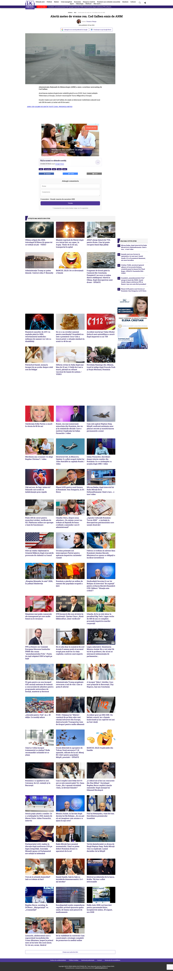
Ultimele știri (40, 2)
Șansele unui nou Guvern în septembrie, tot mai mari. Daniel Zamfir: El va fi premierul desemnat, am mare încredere (133, 257)
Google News (59, 164)
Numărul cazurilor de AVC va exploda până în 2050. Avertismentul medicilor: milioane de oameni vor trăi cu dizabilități (38, 336)
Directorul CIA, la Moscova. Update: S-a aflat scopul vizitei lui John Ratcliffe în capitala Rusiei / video (70, 460)
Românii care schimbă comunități (108, 2)
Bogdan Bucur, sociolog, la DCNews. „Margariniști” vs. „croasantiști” (37, 907)
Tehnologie (79, 4)
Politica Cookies (73, 960)
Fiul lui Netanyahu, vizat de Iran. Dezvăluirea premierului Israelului (101, 815)
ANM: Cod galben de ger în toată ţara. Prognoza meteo (49, 107)
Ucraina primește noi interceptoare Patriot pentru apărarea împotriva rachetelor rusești (69, 554)
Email (95, 173)
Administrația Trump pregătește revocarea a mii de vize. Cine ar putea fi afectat (69, 684)
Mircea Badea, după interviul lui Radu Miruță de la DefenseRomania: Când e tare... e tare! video (100, 490)
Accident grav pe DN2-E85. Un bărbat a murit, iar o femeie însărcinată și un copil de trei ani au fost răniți (101, 718)
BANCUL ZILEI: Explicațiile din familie (100, 749)
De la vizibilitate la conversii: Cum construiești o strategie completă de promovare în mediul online (70, 937)
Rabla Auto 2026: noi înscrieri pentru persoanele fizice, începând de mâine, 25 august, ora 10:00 (99, 908)
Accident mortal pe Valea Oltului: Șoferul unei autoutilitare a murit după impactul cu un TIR (101, 334)
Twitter (72, 173)
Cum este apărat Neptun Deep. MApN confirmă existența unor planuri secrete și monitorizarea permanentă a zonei (100, 427)
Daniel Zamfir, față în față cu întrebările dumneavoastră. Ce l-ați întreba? (69, 879)
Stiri (75, 12)
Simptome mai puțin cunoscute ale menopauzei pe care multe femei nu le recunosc (38, 616)
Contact (99, 960)
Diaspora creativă (89, 2)
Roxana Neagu (91, 21)
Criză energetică (66, 2)
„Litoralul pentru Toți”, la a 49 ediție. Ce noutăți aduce (38, 716)
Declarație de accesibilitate (112, 960)
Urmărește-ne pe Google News (102, 29)
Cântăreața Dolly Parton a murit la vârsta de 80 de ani (38, 425)
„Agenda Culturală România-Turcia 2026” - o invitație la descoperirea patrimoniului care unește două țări (100, 521)
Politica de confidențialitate (58, 960)
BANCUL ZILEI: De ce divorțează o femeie (69, 271)
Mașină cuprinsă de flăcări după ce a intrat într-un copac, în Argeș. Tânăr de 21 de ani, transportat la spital (70, 243)
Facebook (48, 173)
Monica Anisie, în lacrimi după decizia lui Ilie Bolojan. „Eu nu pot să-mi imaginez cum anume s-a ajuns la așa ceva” (70, 817)
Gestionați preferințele (87, 960)
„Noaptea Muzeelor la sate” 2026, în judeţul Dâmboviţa (39, 582)
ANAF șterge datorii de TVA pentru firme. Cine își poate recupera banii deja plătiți (98, 242)
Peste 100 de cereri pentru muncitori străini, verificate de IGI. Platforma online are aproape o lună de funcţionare (39, 521)
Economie (77, 2)
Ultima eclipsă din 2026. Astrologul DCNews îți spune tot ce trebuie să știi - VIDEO (38, 242)
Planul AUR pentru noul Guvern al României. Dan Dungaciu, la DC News (70, 489)
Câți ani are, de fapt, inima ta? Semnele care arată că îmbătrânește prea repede (37, 489)
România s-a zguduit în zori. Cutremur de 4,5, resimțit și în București (68, 7)
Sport (72, 4)
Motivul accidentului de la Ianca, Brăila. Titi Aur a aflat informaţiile (101, 879)
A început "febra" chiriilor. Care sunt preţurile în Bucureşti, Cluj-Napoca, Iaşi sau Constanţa (100, 684)
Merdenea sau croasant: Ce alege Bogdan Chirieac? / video (39, 458)
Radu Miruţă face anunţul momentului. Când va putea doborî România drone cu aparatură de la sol (67, 847)
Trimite (70, 203)
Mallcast (88, 4)
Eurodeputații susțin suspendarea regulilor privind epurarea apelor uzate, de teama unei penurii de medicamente (70, 908)
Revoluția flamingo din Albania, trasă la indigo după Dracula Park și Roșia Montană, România (101, 367)
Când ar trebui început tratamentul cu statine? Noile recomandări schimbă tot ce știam (37, 751)
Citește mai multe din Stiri (70, 952)
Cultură (133, 2)
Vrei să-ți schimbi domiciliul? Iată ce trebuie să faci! (37, 878)
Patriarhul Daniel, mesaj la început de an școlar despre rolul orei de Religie (39, 367)
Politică (49, 2)
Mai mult (98, 4)
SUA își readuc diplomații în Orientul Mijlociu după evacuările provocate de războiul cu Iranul (39, 552)
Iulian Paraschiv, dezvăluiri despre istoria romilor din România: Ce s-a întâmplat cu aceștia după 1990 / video (99, 460)
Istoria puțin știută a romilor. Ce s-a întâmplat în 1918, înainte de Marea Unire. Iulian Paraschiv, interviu (38, 817)
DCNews (30, 5)
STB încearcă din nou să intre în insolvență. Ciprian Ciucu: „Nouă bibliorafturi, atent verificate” (69, 616)
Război (56, 2)
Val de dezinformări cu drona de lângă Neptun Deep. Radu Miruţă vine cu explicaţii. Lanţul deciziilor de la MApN (101, 847)
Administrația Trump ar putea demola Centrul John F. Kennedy (39, 271)
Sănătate (125, 2)
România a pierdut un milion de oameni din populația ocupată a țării (69, 583)
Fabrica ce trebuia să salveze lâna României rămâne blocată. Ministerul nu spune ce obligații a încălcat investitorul (101, 554)
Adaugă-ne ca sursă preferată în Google (75, 29)
